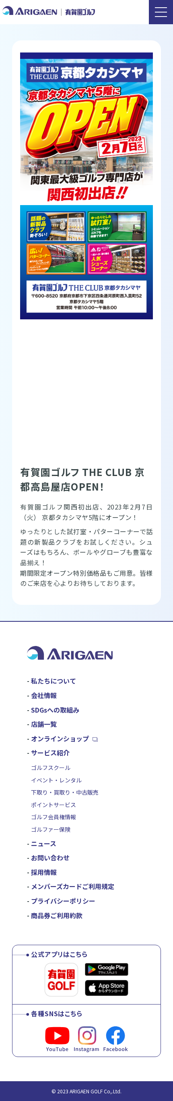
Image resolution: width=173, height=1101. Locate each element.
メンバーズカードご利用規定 (72, 886)
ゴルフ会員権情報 (53, 817)
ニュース (43, 843)
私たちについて (53, 681)
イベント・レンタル (56, 780)
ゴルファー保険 (50, 829)
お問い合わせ (50, 857)
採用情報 (44, 872)
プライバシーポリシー (63, 901)
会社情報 (44, 695)
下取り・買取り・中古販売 (65, 792)
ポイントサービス (53, 805)
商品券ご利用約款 (56, 915)
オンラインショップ (60, 738)
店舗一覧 (44, 724)
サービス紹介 (50, 752)
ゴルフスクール (50, 767)
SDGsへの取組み (55, 710)
